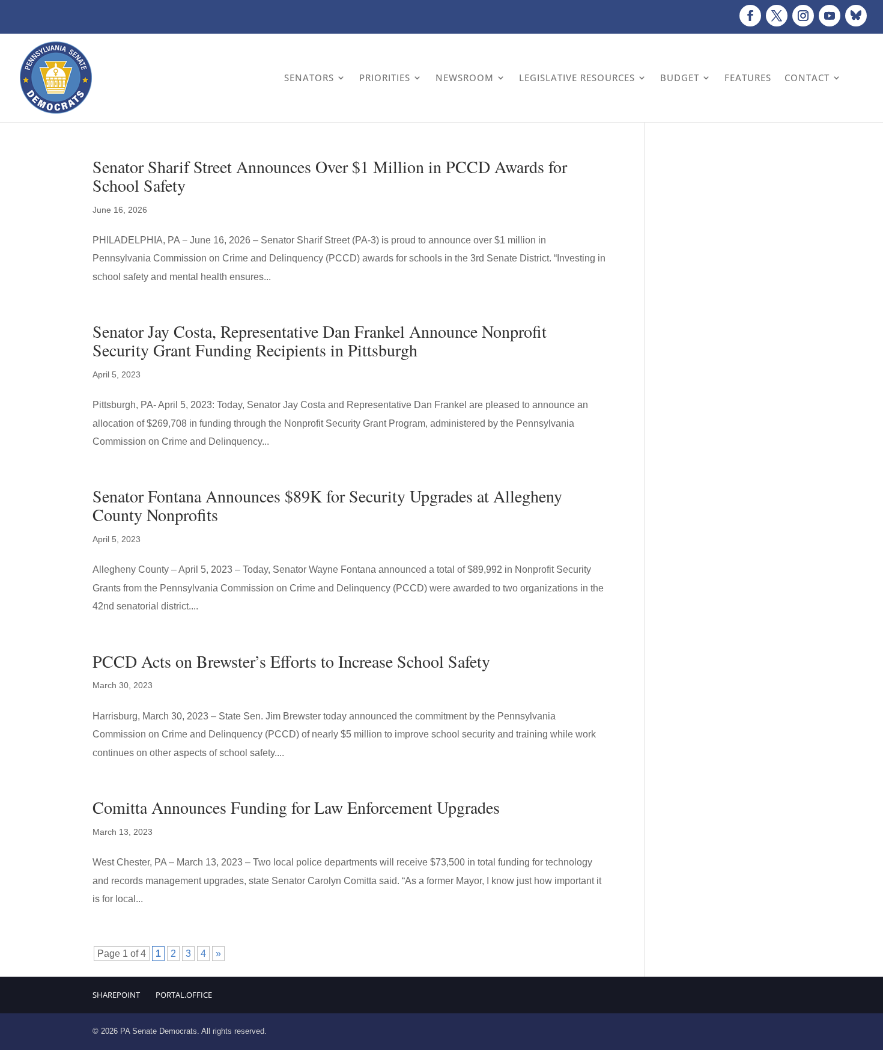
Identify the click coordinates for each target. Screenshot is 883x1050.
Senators (309, 78)
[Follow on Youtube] (829, 15)
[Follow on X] (776, 15)
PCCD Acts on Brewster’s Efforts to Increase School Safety (291, 661)
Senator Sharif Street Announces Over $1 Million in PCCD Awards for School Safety (330, 176)
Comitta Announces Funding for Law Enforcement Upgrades (296, 807)
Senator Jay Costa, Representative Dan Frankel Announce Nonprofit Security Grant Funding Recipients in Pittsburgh (320, 340)
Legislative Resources (577, 78)
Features (747, 78)
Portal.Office (184, 994)
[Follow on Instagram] (803, 15)
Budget (679, 78)
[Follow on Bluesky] (856, 15)
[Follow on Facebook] (750, 15)
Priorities (384, 78)
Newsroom (464, 78)
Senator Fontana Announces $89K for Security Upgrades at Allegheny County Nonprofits (327, 505)
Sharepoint (116, 994)
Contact (807, 78)
